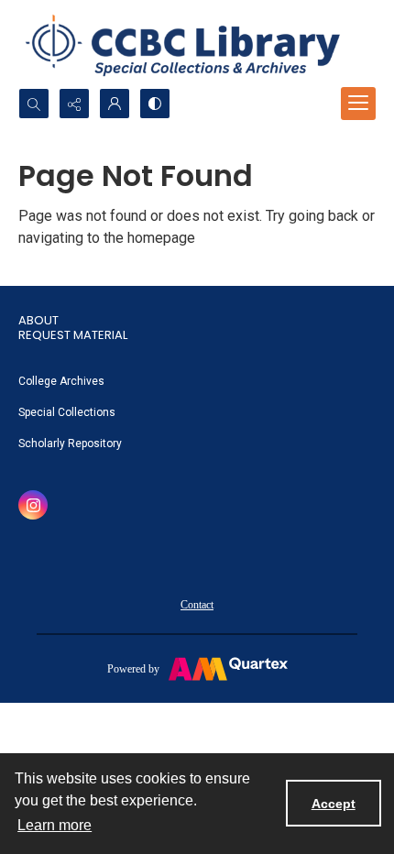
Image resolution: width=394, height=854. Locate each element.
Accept (334, 803)
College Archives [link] (61, 381)
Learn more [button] (54, 825)
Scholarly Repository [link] (70, 443)
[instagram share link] (33, 505)
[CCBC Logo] (197, 44)
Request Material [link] (72, 335)
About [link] (38, 320)
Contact (197, 604)
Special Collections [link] (66, 412)
